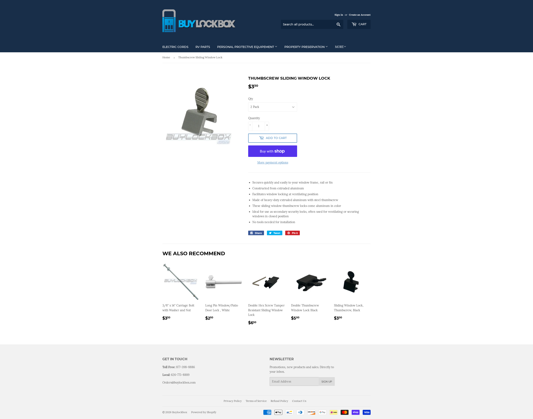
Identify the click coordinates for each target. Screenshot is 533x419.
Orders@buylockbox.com (179, 382)
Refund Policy (279, 401)
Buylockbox (179, 412)
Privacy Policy (233, 401)
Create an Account (360, 14)
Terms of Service (256, 401)
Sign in (339, 14)
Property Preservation (304, 47)
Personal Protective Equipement (246, 47)
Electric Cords (175, 47)
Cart (362, 24)
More (339, 47)
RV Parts (203, 47)
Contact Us (299, 401)
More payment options (272, 162)
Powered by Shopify (203, 412)
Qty (250, 99)
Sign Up (326, 381)
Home (166, 57)
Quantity (254, 118)
